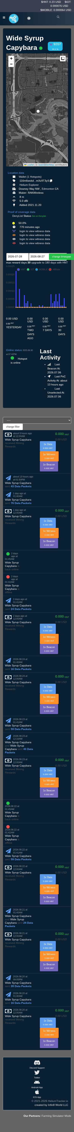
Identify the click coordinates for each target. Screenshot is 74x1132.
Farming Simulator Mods (56, 1115)
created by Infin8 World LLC (51, 1104)
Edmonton (48, 188)
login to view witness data (35, 231)
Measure (63, 58)
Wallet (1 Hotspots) (30, 176)
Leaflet (30, 164)
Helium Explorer (29, 184)
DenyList (17, 215)
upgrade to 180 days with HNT (49, 262)
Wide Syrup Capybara (18, 439)
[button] (11, 58)
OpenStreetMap (46, 164)
